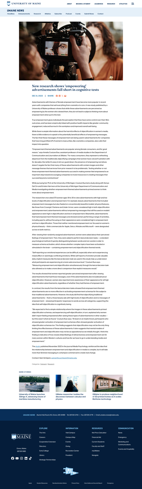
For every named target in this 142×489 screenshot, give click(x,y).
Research (111, 4)
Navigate (95, 455)
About (69, 4)
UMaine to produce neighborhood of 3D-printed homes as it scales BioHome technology (108, 396)
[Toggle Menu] (132, 4)
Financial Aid (96, 437)
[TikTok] (30, 458)
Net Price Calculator (99, 432)
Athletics (123, 4)
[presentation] (34, 383)
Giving (68, 446)
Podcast (69, 14)
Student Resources (42, 483)
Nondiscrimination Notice (59, 483)
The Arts (42, 432)
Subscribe (58, 14)
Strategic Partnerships (47, 460)
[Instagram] (21, 458)
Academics (98, 4)
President (69, 455)
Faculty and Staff (98, 446)
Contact (100, 14)
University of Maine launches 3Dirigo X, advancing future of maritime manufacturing (32, 396)
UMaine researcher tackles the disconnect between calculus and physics (71, 396)
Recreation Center (72, 451)
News (120, 432)
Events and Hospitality (126, 449)
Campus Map (70, 437)
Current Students (98, 442)
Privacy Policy (75, 483)
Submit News (89, 14)
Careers (42, 437)
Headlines (10, 14)
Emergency (122, 437)
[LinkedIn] (26, 458)
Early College (44, 451)
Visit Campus (70, 432)
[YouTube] (17, 458)
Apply (30, 483)
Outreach (43, 364)
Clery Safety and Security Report (93, 483)
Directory (42, 446)
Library (41, 455)
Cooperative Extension (47, 442)
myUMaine (96, 451)
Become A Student (83, 4)
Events (78, 14)
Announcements (24, 14)
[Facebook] (12, 458)
